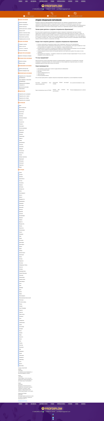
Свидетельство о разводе (24, 100)
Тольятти (21, 336)
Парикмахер (21, 136)
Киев (20, 236)
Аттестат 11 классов (23, 48)
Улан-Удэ (21, 345)
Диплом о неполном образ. (24, 32)
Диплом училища (22, 61)
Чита (20, 361)
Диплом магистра (23, 26)
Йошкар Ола (21, 223)
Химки (20, 353)
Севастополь (22, 314)
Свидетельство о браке (24, 98)
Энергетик (21, 165)
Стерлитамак (22, 322)
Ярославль (21, 365)
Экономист (21, 163)
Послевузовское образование (25, 65)
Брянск (20, 197)
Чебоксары (21, 355)
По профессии (22, 102)
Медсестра (21, 130)
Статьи (76, 1)
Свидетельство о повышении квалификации (25, 76)
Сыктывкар (21, 326)
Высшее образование (23, 19)
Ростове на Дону (22, 302)
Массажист (21, 126)
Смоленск (21, 316)
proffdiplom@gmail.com (63, 9)
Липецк (20, 250)
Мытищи (21, 262)
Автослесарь (22, 109)
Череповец (21, 359)
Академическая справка (24, 34)
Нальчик (21, 267)
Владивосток (22, 199)
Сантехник (21, 146)
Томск (20, 339)
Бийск (20, 191)
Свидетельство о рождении (24, 94)
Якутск (20, 363)
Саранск (21, 310)
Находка (21, 269)
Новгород (21, 275)
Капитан (21, 119)
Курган (20, 246)
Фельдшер (21, 161)
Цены (26, 1)
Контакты (83, 1)
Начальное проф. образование (25, 58)
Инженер (21, 115)
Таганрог (21, 328)
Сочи (20, 318)
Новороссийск (22, 279)
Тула (20, 341)
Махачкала (21, 254)
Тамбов (20, 332)
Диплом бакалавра (23, 22)
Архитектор (21, 111)
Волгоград (21, 205)
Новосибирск (22, 281)
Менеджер (21, 132)
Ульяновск (21, 347)
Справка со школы (23, 44)
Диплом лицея (22, 63)
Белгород (21, 186)
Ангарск (21, 174)
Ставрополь (21, 320)
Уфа (20, 349)
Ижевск (20, 219)
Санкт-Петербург (22, 308)
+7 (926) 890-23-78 (37, 9)
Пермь (20, 293)
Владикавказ (22, 201)
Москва (20, 258)
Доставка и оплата (43, 1)
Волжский (21, 207)
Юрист (20, 167)
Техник (20, 154)
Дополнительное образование (25, 73)
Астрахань (21, 182)
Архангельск (21, 178)
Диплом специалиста (23, 24)
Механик (21, 134)
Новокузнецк (21, 277)
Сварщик (21, 148)
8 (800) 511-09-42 (50, 9)
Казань (20, 225)
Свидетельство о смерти (24, 96)
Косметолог (21, 121)
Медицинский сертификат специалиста (24, 84)
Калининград (22, 230)
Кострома (21, 240)
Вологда (21, 209)
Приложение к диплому (24, 36)
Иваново (21, 217)
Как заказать (33, 1)
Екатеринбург (22, 215)
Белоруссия (21, 188)
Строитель (21, 152)
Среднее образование (23, 41)
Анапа (20, 172)
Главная (20, 1)
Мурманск (21, 260)
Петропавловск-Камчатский (25, 297)
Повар (20, 140)
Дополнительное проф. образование (24, 87)
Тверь (20, 334)
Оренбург (21, 287)
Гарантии (70, 1)
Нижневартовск (22, 271)
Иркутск (21, 221)
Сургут (20, 324)
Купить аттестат (22, 46)
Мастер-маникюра (23, 128)
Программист (22, 142)
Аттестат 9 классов (23, 50)
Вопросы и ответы (61, 1)
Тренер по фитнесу (23, 156)
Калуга (20, 232)
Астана (20, 180)
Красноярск (21, 244)
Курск (20, 248)
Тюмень (20, 343)
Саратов (21, 312)
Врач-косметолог (22, 107)
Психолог (21, 144)
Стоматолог (21, 150)
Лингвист (21, 124)
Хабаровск (21, 351)
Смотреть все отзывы (22, 400)
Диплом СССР (22, 30)
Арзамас (21, 176)
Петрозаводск (22, 295)
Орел (20, 285)
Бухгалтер (21, 113)
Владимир (21, 203)
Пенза (20, 291)
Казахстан (21, 228)
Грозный (21, 213)
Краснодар (21, 242)
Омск (20, 283)
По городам (21, 169)
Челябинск (21, 357)
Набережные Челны (23, 265)
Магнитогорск (22, 252)
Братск (20, 195)
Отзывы (52, 1)
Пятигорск (21, 299)
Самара (20, 306)
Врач (20, 105)
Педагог (21, 138)
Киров (20, 238)
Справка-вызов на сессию (24, 38)
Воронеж (21, 211)
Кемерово (21, 234)
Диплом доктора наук (23, 68)
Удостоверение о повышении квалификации (25, 80)
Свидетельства (22, 91)
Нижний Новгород (23, 273)
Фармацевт (21, 158)
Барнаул (21, 184)
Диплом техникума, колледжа (25, 55)
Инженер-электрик (23, 117)
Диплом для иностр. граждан (25, 28)
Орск (20, 289)
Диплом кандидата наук (24, 70)
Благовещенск (22, 193)
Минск (20, 256)
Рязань (20, 304)
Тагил (20, 330)
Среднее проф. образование (25, 53)
